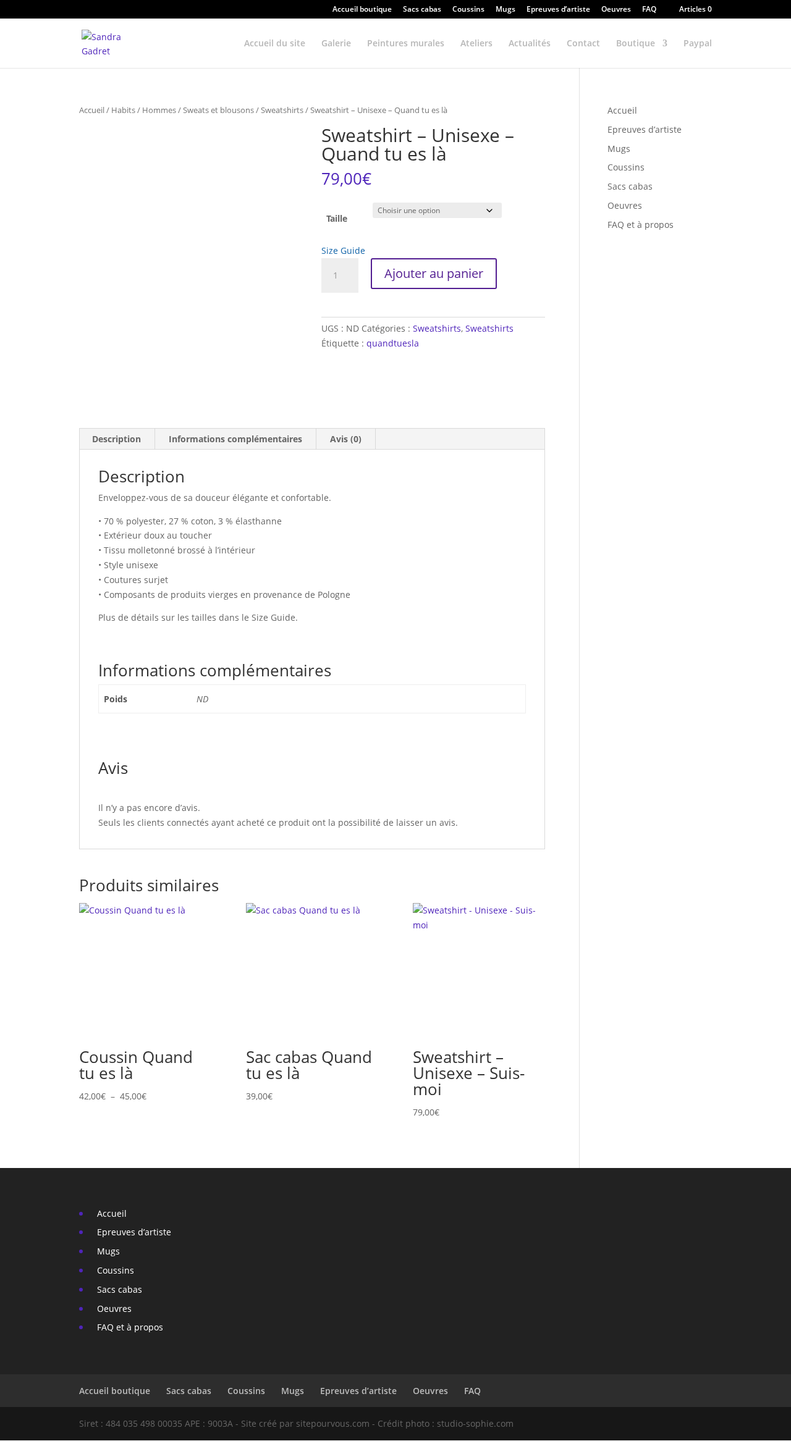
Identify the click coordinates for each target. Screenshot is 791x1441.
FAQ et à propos (639, 224)
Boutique (635, 44)
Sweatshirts (282, 110)
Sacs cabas (422, 10)
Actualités (530, 44)
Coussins (468, 10)
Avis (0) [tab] (346, 439)
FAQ (649, 10)
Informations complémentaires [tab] (235, 439)
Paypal (697, 44)
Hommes (159, 110)
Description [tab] (116, 439)
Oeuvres (616, 10)
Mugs (505, 10)
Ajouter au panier (433, 273)
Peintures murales (405, 44)
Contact (583, 44)
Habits (123, 110)
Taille (336, 218)
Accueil (91, 110)
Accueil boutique (362, 10)
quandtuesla (392, 343)
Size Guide (343, 250)
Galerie (336, 44)
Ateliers (476, 44)
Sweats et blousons (218, 110)
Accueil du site (274, 44)
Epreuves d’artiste (558, 10)
